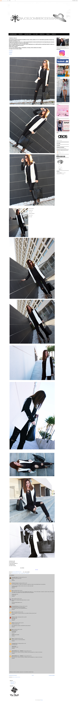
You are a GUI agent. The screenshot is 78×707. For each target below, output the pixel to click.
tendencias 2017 (23, 573)
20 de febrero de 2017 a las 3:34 (18, 590)
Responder (13, 580)
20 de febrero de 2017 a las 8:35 (23, 606)
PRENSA (48, 34)
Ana (12, 598)
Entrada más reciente (13, 675)
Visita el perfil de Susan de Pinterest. (61, 148)
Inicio (33, 675)
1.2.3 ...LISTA (35, 34)
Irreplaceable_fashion (15, 577)
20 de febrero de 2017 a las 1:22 (22, 577)
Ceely (12, 629)
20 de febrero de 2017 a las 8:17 (17, 598)
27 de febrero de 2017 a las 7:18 (21, 643)
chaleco (20, 573)
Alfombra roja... (13, 682)
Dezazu (13, 638)
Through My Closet (14, 643)
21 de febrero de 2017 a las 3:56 (18, 629)
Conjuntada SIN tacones (15, 606)
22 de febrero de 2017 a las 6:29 (18, 638)
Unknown (13, 622)
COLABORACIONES (13, 34)
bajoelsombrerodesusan (15, 573)
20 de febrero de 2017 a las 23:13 (19, 622)
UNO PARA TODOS (28, 34)
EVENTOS (20, 34)
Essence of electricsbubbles (15, 634)
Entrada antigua (52, 675)
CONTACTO (54, 34)
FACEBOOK (10, 52)
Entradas (59, 151)
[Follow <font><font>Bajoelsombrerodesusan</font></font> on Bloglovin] (60, 169)
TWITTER (10, 54)
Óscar (12, 590)
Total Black (27, 573)
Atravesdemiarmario (14, 586)
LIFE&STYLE (42, 34)
